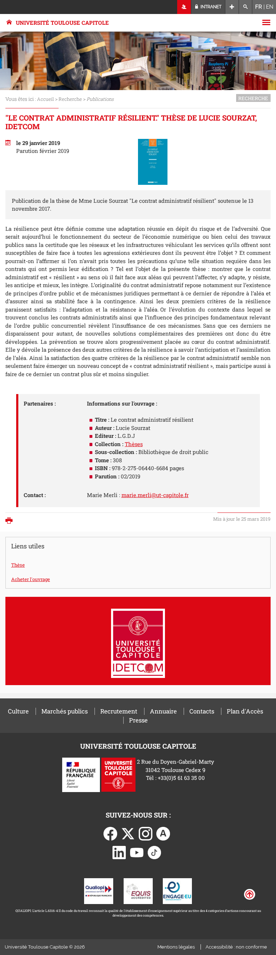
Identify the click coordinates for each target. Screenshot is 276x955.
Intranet (210, 6)
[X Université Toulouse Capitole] (128, 833)
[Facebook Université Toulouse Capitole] (110, 833)
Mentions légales (176, 947)
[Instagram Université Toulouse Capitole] (145, 833)
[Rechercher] (245, 7)
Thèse (18, 565)
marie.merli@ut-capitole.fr (155, 494)
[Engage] (177, 890)
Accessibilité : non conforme (236, 947)
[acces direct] (232, 7)
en (269, 7)
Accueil (45, 99)
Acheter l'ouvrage (30, 579)
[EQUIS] (138, 890)
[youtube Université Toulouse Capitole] (137, 851)
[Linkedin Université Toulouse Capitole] (119, 851)
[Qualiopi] (98, 890)
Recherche (70, 99)
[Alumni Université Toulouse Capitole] (163, 833)
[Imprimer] (10, 521)
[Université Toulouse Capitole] (118, 774)
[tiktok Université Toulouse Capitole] (154, 851)
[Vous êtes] (184, 7)
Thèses (134, 444)
